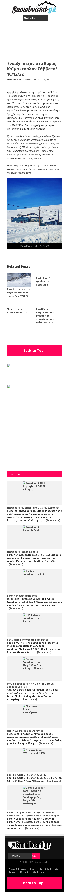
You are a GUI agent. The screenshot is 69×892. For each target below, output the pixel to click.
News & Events (17, 869)
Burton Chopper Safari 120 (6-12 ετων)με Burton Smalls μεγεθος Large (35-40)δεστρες (33, 814)
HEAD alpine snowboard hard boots (27, 639)
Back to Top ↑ (34, 350)
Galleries (38, 872)
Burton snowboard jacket (22, 595)
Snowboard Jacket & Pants (22, 551)
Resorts (24, 872)
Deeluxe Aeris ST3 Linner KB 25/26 (26, 774)
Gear (33, 869)
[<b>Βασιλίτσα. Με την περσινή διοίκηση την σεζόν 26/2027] (19, 286)
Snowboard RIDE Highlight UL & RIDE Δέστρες (33, 507)
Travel (12, 872)
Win (57, 869)
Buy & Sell (45, 869)
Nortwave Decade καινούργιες (25, 730)
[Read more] (53, 520)
